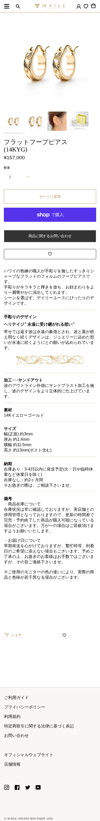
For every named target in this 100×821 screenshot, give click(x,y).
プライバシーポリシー (24, 707)
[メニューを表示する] (6, 6)
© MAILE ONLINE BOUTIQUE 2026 (28, 818)
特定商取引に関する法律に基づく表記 (39, 726)
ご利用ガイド (16, 697)
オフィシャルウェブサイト (28, 755)
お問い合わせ (16, 735)
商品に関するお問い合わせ (50, 236)
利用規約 (12, 716)
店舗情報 (12, 764)
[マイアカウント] (78, 6)
